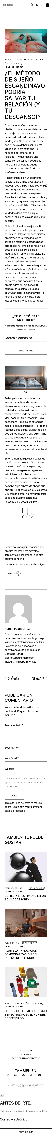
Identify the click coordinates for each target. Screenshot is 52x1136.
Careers (26, 1054)
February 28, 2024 (14, 888)
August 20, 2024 (13, 1003)
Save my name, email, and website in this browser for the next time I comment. (26, 783)
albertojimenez (35, 60)
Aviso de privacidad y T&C (26, 1058)
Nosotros (26, 1050)
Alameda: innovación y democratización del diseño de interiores (22, 954)
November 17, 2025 (14, 60)
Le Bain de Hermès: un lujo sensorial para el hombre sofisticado (26, 1014)
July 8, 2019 (11, 943)
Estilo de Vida (13, 64)
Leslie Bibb (21, 185)
